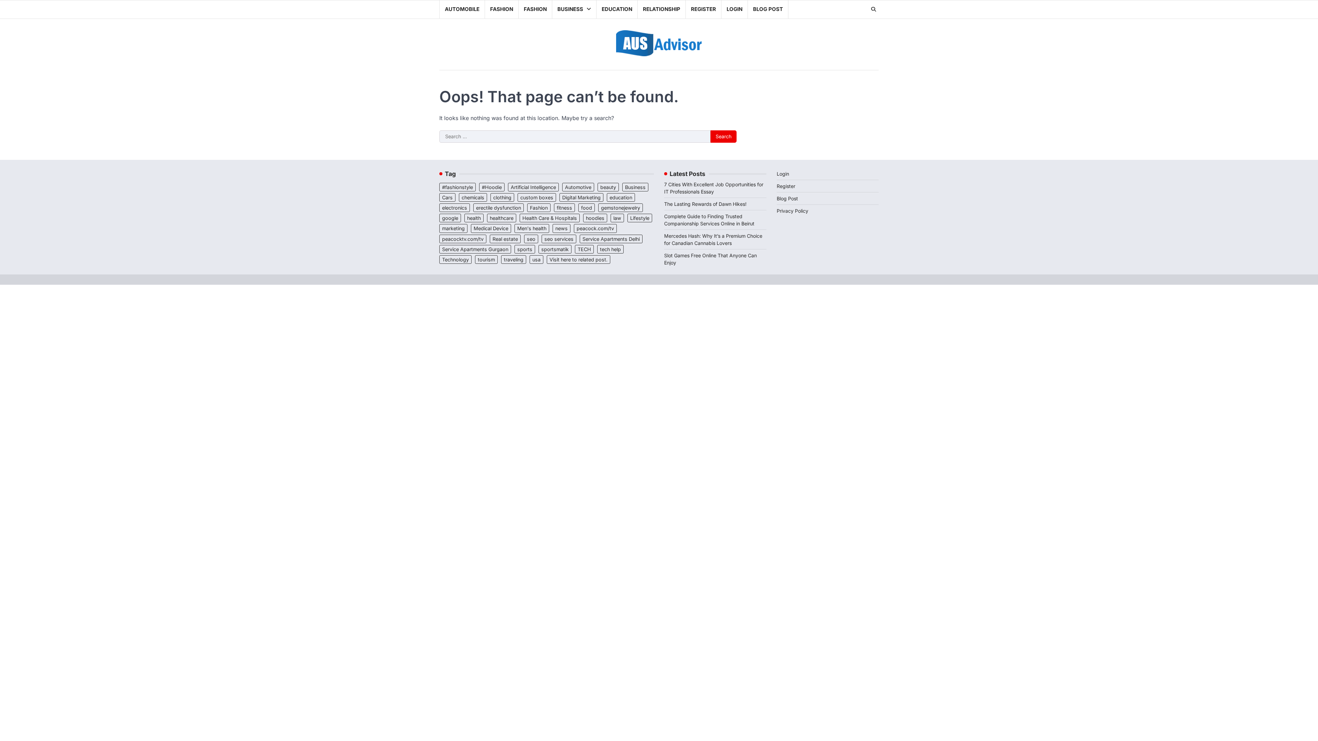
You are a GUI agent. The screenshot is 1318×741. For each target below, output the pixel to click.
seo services (559, 239)
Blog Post (768, 9)
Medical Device (491, 228)
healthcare (501, 218)
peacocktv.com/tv (463, 239)
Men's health (531, 228)
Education (617, 9)
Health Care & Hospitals (549, 218)
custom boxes (536, 197)
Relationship (661, 9)
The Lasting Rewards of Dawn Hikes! (705, 204)
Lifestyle (639, 218)
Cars (447, 197)
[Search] (873, 9)
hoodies (595, 218)
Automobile (462, 9)
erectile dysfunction (498, 208)
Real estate (505, 239)
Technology (455, 259)
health (474, 218)
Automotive (578, 187)
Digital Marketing (581, 197)
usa (536, 259)
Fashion (501, 9)
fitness (564, 208)
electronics (454, 208)
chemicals (473, 197)
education (621, 197)
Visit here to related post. (579, 259)
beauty (608, 187)
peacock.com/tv (595, 228)
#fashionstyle (457, 187)
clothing (502, 197)
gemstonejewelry (620, 208)
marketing (453, 228)
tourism (486, 259)
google (450, 218)
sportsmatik (555, 249)
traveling (513, 259)
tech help (610, 249)
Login (734, 9)
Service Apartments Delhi (611, 239)
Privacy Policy (792, 211)
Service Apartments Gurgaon (475, 249)
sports (524, 249)
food (586, 208)
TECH (584, 249)
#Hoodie (492, 187)
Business (570, 9)
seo (531, 239)
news (561, 228)
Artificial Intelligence (533, 187)
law (617, 218)
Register (703, 9)
